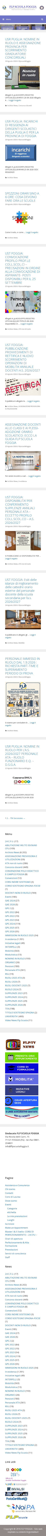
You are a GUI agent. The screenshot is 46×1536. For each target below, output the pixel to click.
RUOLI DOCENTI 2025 (16, 985)
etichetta (11, 1212)
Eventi (8, 896)
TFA (7, 1008)
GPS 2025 (10, 927)
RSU (7, 973)
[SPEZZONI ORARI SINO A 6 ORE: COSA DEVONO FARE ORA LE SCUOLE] (23, 226)
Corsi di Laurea (12, 1196)
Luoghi (10, 1219)
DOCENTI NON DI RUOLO (18, 892)
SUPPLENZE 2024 (14, 997)
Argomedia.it (32, 1532)
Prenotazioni (11, 1249)
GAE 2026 (10, 904)
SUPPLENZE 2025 (14, 1000)
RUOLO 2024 (11, 989)
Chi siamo (10, 1189)
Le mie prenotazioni (17, 1216)
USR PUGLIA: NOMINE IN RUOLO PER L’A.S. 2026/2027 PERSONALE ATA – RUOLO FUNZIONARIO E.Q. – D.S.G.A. (22, 755)
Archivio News (12, 106)
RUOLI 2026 (11, 981)
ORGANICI (10, 962)
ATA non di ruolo (25, 329)
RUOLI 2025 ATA (13, 977)
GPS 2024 (10, 923)
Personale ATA (12, 970)
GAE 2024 (10, 900)
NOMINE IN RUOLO (15, 958)
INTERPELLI (11, 946)
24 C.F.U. (9, 841)
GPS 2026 (10, 931)
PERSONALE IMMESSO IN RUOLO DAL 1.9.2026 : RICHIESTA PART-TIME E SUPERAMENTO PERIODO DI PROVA (22, 666)
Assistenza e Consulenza (17, 1185)
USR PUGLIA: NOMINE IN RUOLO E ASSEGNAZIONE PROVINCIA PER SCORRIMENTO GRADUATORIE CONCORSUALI (23, 48)
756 (11, 818)
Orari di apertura (14, 1238)
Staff (7, 1257)
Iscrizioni (9, 1223)
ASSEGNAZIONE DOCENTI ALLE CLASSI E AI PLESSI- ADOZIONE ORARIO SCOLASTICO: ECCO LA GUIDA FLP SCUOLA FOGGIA (23, 433)
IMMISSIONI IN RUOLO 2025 (19, 935)
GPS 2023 (10, 919)
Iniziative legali (12, 943)
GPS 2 (8, 908)
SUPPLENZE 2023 (14, 993)
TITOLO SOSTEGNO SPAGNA (19, 1012)
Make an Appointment (16, 1227)
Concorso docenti (25, 106)
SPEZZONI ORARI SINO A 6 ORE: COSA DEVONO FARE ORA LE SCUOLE (22, 197)
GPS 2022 (10, 912)
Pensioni (9, 966)
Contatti (9, 1193)
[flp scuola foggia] (23, 7)
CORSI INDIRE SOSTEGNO (18, 881)
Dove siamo (11, 1200)
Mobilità (21, 643)
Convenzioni (11, 878)
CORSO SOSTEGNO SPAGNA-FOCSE (22, 885)
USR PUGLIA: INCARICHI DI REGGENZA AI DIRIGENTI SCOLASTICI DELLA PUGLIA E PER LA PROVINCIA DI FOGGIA (22, 128)
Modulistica (11, 954)
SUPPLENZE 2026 (14, 1004)
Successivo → (19, 818)
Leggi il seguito (15, 100)
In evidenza (23, 481)
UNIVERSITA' (11, 1016)
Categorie (12, 1208)
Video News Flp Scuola (16, 1020)
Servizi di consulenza (15, 1253)
